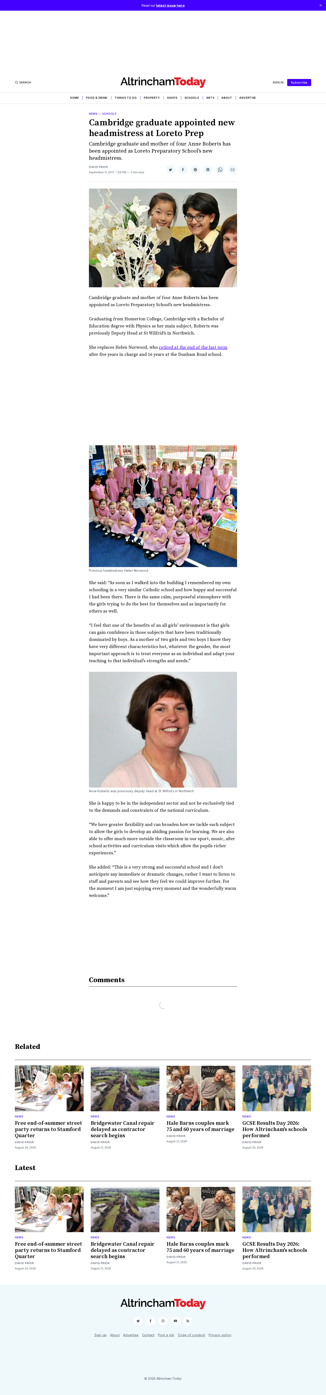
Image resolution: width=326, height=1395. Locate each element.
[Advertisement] (163, 42)
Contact (148, 1335)
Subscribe (299, 82)
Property (152, 97)
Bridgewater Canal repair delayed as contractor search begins (123, 1129)
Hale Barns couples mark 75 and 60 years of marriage (200, 1126)
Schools (192, 97)
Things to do (126, 97)
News (93, 113)
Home (74, 97)
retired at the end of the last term (193, 347)
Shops (172, 97)
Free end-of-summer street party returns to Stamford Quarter (48, 1129)
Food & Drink (97, 97)
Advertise (247, 97)
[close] (320, 5)
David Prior (98, 167)
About (226, 97)
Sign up (100, 1335)
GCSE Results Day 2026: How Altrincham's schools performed (274, 1129)
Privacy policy (220, 1335)
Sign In (278, 82)
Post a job (166, 1335)
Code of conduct (191, 1335)
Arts (210, 97)
